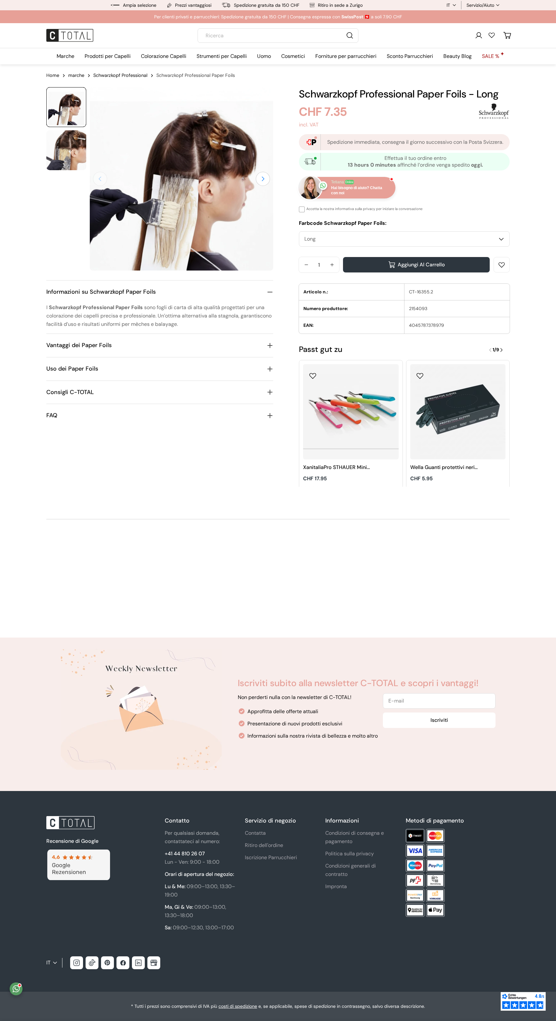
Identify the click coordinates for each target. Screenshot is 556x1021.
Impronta (336, 886)
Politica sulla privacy (349, 853)
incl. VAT (309, 124)
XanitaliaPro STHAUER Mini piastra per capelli (335, 467)
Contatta (255, 833)
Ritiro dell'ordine (264, 845)
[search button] (350, 35)
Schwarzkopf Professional (120, 75)
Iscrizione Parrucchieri (271, 857)
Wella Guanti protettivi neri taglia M (442, 467)
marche (76, 75)
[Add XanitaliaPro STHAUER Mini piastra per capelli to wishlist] (312, 373)
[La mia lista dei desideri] (491, 35)
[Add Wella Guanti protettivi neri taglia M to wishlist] (419, 373)
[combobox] (278, 35)
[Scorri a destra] (263, 179)
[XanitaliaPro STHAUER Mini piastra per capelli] (351, 412)
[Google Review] (78, 853)
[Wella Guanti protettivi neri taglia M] (458, 412)
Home (52, 75)
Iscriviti (439, 720)
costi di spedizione (237, 1006)
